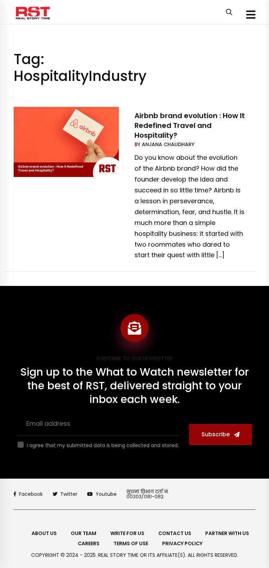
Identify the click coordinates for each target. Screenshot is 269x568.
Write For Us (127, 533)
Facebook (31, 494)
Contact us (174, 533)
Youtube (106, 494)
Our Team (83, 533)
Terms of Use (130, 543)
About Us (44, 533)
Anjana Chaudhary (167, 144)
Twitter (68, 494)
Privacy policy (182, 543)
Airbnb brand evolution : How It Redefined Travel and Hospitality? (189, 125)
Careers (88, 543)
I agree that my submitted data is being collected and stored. (103, 445)
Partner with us (227, 533)
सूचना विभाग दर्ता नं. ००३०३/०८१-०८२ (147, 494)
